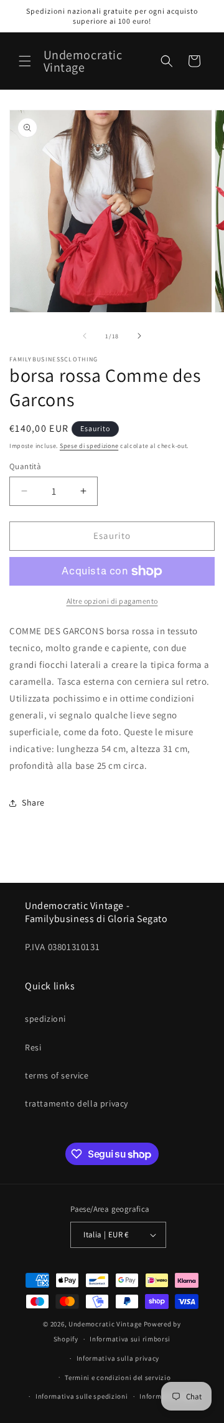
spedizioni (45, 1018)
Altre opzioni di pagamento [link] (112, 601)
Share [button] (33, 802)
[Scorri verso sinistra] (84, 336)
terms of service (57, 1075)
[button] (25, 61)
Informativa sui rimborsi (130, 1339)
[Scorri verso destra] (139, 336)
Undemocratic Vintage (105, 1324)
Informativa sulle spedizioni (81, 1396)
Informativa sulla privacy (118, 1358)
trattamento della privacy (76, 1103)
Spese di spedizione (89, 446)
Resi (33, 1047)
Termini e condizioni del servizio (117, 1377)
